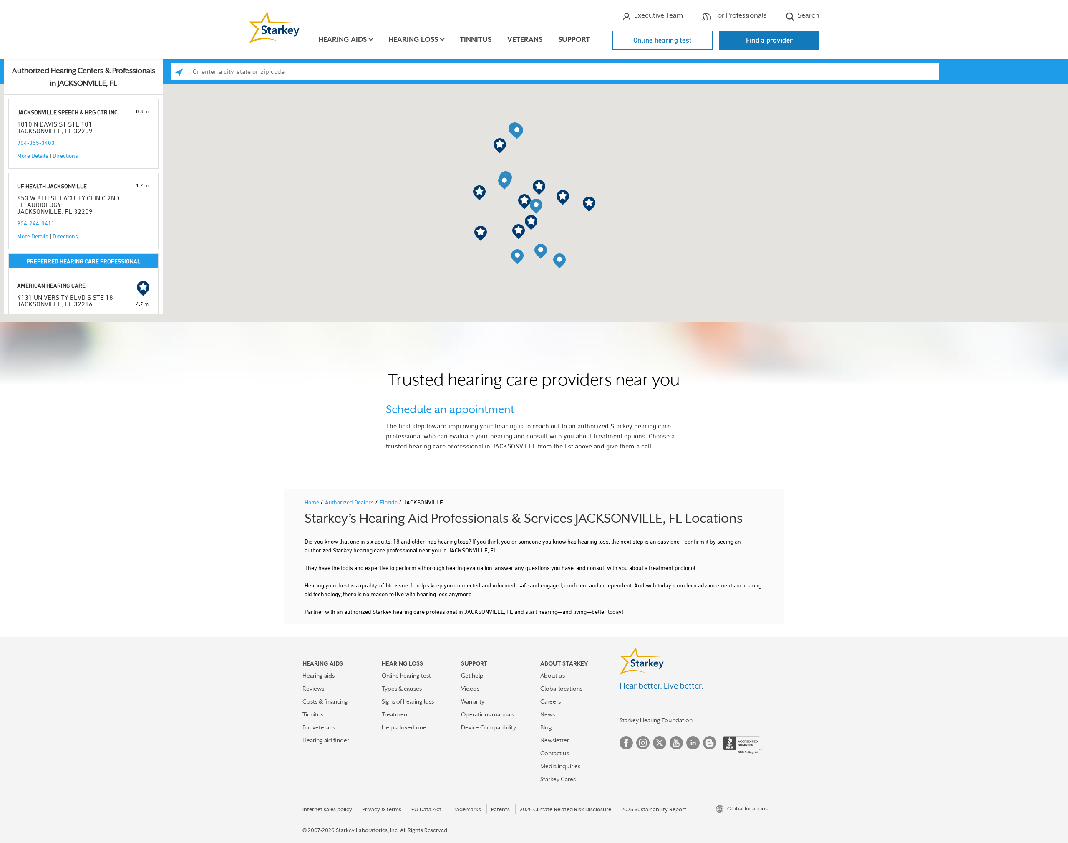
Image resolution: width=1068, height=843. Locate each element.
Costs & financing (325, 701)
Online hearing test (662, 40)
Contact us (554, 753)
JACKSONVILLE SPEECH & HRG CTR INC (67, 112)
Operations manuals (487, 714)
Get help (472, 675)
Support (574, 39)
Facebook (626, 742)
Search (807, 15)
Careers (550, 701)
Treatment (395, 714)
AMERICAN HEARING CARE (51, 285)
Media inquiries (560, 766)
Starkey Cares (558, 779)
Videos (470, 688)
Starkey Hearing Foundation (656, 720)
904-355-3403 (36, 142)
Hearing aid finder (325, 740)
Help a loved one (404, 727)
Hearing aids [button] (342, 39)
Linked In (693, 742)
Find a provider (769, 40)
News (547, 714)
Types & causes (402, 688)
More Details (32, 155)
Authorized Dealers (350, 502)
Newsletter (554, 740)
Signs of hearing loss (408, 701)
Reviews (313, 688)
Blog (546, 727)
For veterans (318, 727)
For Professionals (739, 15)
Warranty (472, 701)
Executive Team (657, 15)
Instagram (643, 742)
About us (552, 675)
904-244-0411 (36, 223)
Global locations (561, 688)
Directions (65, 155)
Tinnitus (475, 39)
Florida (389, 502)
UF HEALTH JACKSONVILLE (52, 186)
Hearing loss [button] (413, 39)
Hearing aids (318, 675)
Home (312, 502)
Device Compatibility (488, 727)
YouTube (676, 742)
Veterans (524, 39)
